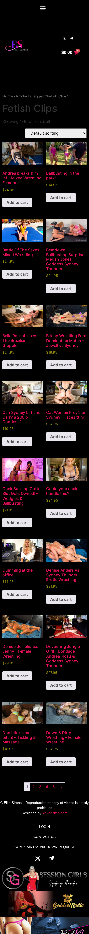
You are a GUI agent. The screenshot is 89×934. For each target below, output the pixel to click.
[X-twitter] (64, 38)
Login (44, 827)
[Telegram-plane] (71, 38)
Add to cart (17, 202)
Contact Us (44, 837)
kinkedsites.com (54, 813)
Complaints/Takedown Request (44, 847)
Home (7, 96)
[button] (42, 8)
